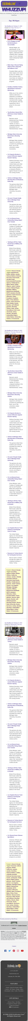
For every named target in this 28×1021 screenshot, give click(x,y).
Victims (8, 318)
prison (8, 301)
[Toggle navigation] (20, 3)
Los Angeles (14, 585)
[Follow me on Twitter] (9, 951)
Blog (21, 987)
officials (8, 891)
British (8, 274)
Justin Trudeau (15, 286)
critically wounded (11, 874)
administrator (15, 272)
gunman (8, 583)
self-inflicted (10, 898)
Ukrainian (14, 313)
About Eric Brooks (14, 987)
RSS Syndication (14, 1007)
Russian (8, 305)
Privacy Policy (11, 1002)
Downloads (7, 991)
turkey (14, 311)
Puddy (16, 932)
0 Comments (15, 318)
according (14, 571)
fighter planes (10, 284)
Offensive (9, 296)
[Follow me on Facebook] (5, 951)
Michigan (9, 289)
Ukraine (8, 313)
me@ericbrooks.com (14, 973)
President (9, 298)
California (14, 575)
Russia (16, 303)
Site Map (18, 1002)
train (7, 905)
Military (14, 289)
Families (8, 582)
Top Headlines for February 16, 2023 (13, 330)
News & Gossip (16, 270)
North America (16, 294)
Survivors (9, 606)
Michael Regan (15, 288)
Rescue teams (16, 895)
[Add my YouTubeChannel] (22, 951)
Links (12, 991)
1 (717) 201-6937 (14, 970)
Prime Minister (14, 299)
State (12, 308)
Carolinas (13, 871)
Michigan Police (16, 884)
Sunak (16, 308)
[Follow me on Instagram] (18, 951)
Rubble (12, 303)
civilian (18, 872)
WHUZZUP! (14, 10)
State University (10, 604)
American (13, 865)
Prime (12, 893)
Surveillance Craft (11, 310)
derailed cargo (10, 279)
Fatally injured (15, 282)
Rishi (7, 303)
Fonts (21, 989)
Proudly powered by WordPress (8, 919)
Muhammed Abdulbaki (12, 291)
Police (14, 296)
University (17, 317)
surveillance (9, 903)
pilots (13, 891)
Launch (8, 288)
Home (7, 987)
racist (12, 301)
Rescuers (17, 301)
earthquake (14, 877)
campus (8, 577)
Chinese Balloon (11, 276)
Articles (7, 989)
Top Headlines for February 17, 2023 (13, 26)
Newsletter (20, 991)
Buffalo (13, 274)
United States (10, 317)
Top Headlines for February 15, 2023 (13, 622)
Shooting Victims (11, 602)
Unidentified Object (11, 315)
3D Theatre (12, 989)
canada (17, 274)
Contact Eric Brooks (14, 1005)
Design (17, 989)
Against (8, 573)
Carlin (16, 991)
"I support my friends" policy (14, 1003)
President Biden (10, 595)
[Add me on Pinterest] (14, 951)
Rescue (14, 597)
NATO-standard (10, 293)
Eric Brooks (13, 29)
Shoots (19, 602)
